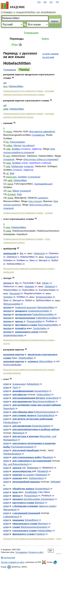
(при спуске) (35, 201)
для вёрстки (19, 394)
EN (39, 2)
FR (57, 2)
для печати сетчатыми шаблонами (32, 418)
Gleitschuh (39, 253)
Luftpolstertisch (11, 516)
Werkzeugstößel (11, 304)
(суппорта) (34, 176)
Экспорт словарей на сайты (12, 562)
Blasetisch (47, 457)
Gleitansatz (17, 166)
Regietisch (42, 471)
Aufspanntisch (36, 478)
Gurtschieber (40, 328)
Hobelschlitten (16, 86)
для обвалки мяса (23, 411)
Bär (21, 253)
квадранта (21, 310)
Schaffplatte (31, 492)
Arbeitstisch (41, 474)
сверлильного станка (25, 523)
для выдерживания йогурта (28, 398)
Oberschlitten (46, 361)
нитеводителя (23, 314)
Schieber (22, 176)
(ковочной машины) (26, 307)
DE (45, 2)
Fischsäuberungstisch (22, 446)
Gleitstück (50, 286)
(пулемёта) (38, 135)
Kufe (19, 194)
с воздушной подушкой (26, 513)
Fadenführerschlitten (43, 314)
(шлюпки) (43, 197)
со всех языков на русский (50, 55)
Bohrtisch (39, 502)
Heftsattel (55, 481)
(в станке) (29, 474)
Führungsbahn (17, 142)
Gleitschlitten (20, 180)
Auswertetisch (41, 391)
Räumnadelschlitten (48, 324)
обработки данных (23, 488)
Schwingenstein (44, 297)
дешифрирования (23, 391)
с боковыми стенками (25, 506)
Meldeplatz (32, 467)
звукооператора (21, 471)
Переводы (17, 38)
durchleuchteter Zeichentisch (39, 499)
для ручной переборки (25, 450)
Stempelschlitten (45, 307)
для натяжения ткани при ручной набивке (36, 405)
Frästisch (40, 534)
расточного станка (23, 502)
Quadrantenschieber (38, 310)
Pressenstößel (34, 321)
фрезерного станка (23, 534)
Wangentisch (10, 509)
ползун (7, 283)
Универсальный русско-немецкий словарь (23, 91)
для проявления (21, 425)
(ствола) (29, 166)
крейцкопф (9, 253)
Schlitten (16, 149)
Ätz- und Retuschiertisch (16, 464)
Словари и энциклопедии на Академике (28, 12)
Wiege (15, 190)
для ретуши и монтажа (25, 436)
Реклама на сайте (35, 552)
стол (6, 384)
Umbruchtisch (44, 394)
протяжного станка (26, 324)
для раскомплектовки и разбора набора (36, 429)
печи (15, 492)
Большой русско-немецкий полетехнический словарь (28, 268)
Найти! (54, 21)
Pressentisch (31, 495)
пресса (19, 321)
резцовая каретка (13, 354)
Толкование (9, 69)
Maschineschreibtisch (43, 401)
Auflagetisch (33, 384)
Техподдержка (21, 552)
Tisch (15, 387)
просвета (17, 499)
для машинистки (22, 401)
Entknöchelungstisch (45, 411)
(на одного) (28, 145)
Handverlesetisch (12, 453)
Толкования (31, 33)
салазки (49, 213)
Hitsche (17, 145)
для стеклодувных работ (27, 457)
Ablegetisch (18, 432)
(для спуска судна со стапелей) (40, 159)
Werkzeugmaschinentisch (34, 527)
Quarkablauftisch (46, 415)
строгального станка (24, 530)
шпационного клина (26, 331)
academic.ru (13, 5)
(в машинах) (19, 384)
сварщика (18, 520)
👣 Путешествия (8, 558)
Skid (12, 173)
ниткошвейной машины (26, 481)
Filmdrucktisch (10, 422)
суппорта (33, 361)
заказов (16, 467)
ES (51, 2)
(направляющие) (43, 183)
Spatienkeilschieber (13, 335)
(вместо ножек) (47, 506)
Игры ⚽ (17, 44)
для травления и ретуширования (31, 460)
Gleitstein (29, 286)
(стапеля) (9, 159)
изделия (17, 474)
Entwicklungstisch (41, 425)
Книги (45, 38)
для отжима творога (24, 415)
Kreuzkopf (50, 257)
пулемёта (20, 328)
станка (16, 527)
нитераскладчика (25, 317)
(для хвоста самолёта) (42, 131)
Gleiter (45, 283)
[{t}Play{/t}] (13, 77)
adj (4, 82)
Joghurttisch (52, 398)
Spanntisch (9, 408)
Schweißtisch (31, 520)
